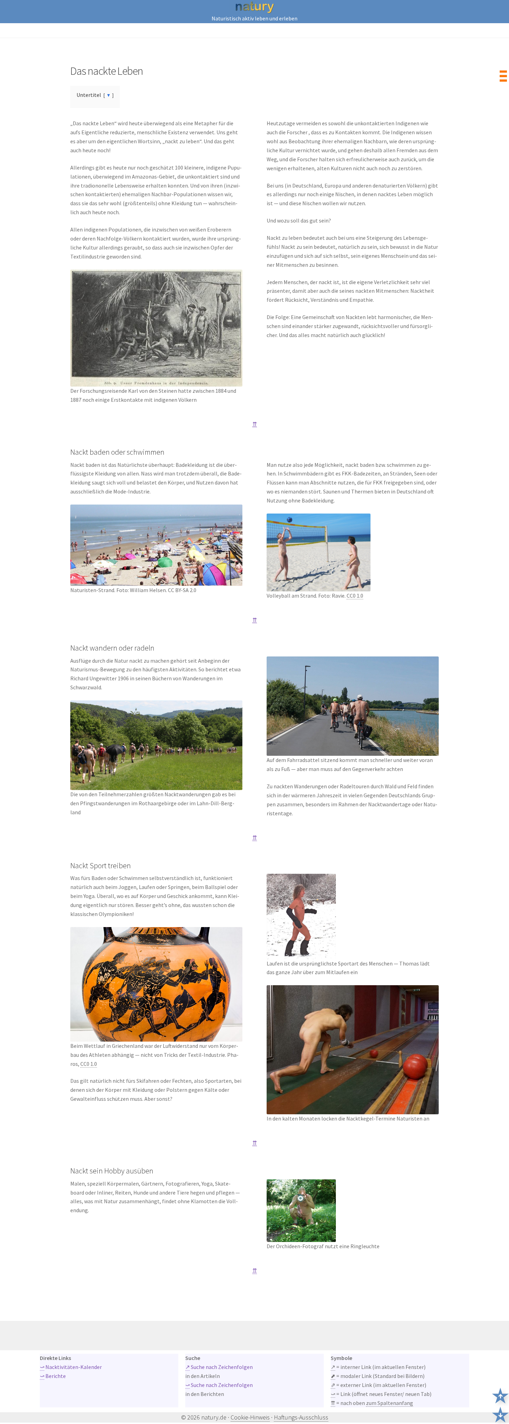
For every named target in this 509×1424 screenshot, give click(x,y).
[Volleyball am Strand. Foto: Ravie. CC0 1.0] (353, 552)
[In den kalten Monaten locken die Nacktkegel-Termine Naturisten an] (353, 1049)
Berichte (53, 1375)
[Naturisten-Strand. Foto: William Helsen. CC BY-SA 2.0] (156, 545)
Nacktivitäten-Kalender (71, 1366)
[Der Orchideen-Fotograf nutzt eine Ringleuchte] (353, 1210)
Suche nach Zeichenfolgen (219, 1366)
